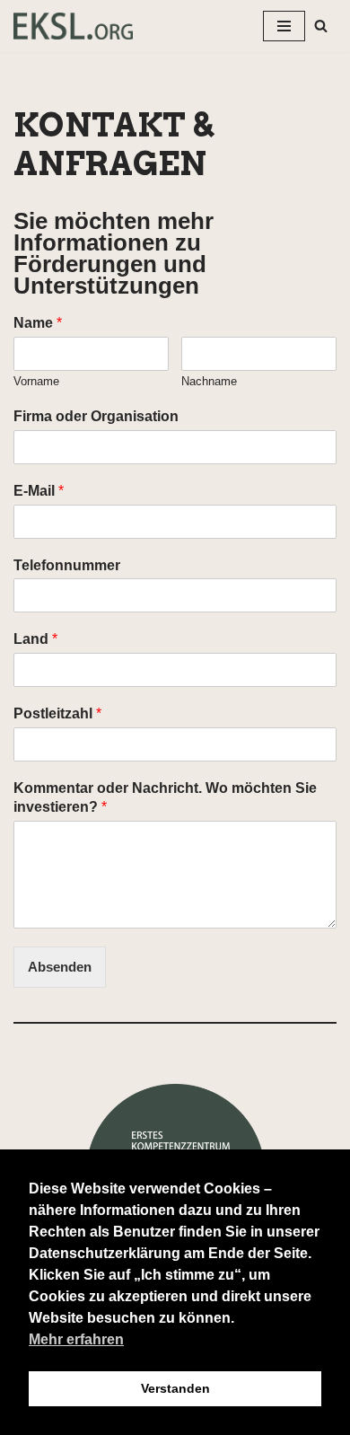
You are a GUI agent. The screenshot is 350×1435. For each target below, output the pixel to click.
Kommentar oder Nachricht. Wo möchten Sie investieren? (165, 797)
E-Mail (38, 490)
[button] (321, 25)
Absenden (60, 966)
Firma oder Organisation (96, 416)
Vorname (36, 381)
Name (37, 322)
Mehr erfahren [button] (76, 1339)
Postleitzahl (57, 713)
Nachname (209, 381)
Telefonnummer (66, 565)
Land (35, 639)
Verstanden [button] (175, 1388)
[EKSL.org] (73, 26)
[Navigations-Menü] (284, 26)
